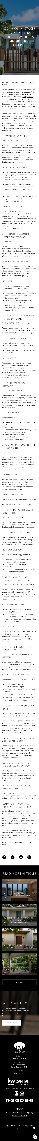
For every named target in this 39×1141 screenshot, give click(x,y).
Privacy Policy (28, 1126)
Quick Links (20, 1128)
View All (19, 982)
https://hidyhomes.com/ (16, 830)
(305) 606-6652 (19, 1073)
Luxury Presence (19, 1115)
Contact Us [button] (12, 1023)
